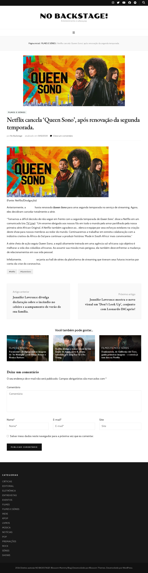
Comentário (13, 387)
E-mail (57, 419)
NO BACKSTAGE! (74, 16)
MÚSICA (6, 527)
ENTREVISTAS (9, 495)
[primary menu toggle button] (74, 32)
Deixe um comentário (63, 136)
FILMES (105, 348)
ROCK (5, 546)
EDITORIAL (8, 486)
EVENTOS (7, 500)
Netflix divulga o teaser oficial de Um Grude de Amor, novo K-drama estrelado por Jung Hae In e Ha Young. (73, 353)
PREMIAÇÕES (9, 541)
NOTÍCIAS (7, 532)
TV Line (30, 223)
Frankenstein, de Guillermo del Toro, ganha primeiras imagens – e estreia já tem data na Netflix (119, 354)
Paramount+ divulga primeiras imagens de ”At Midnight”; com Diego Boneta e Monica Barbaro (27, 354)
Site (101, 419)
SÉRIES (78, 345)
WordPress (127, 568)
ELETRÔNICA (9, 490)
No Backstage (16, 136)
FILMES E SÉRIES (17, 112)
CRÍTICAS (7, 481)
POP (4, 536)
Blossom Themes (97, 568)
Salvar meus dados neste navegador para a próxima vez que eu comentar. (52, 436)
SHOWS (6, 555)
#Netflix (12, 272)
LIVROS (6, 523)
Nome (11, 419)
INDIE (5, 513)
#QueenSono (25, 272)
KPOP (5, 518)
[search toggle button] (143, 2)
